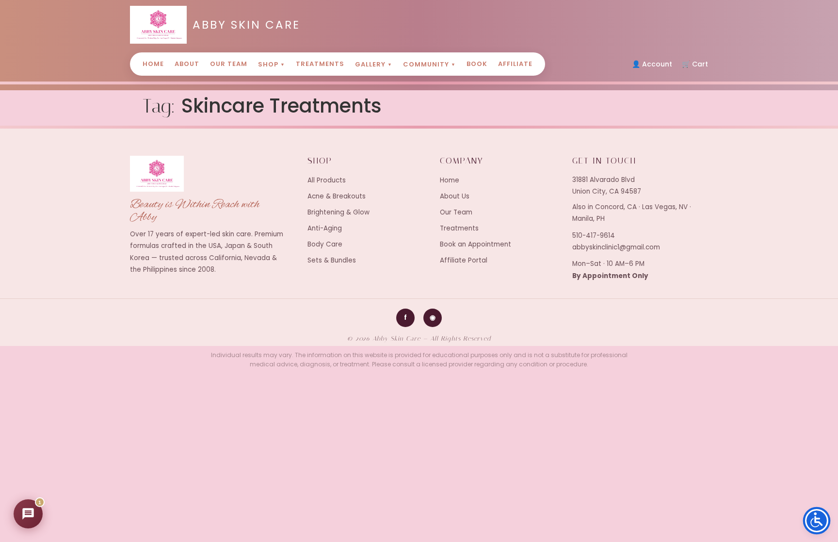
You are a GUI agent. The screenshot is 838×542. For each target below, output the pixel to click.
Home (153, 63)
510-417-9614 (593, 235)
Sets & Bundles (331, 260)
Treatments (320, 63)
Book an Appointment (475, 244)
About (187, 63)
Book (477, 63)
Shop (271, 64)
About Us (454, 196)
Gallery (373, 64)
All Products (326, 180)
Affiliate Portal (463, 260)
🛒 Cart (695, 64)
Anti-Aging (324, 228)
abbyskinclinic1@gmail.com (616, 247)
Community (429, 64)
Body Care (324, 244)
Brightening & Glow (338, 212)
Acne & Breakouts (336, 196)
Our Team (228, 63)
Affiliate (515, 63)
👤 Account (652, 64)
